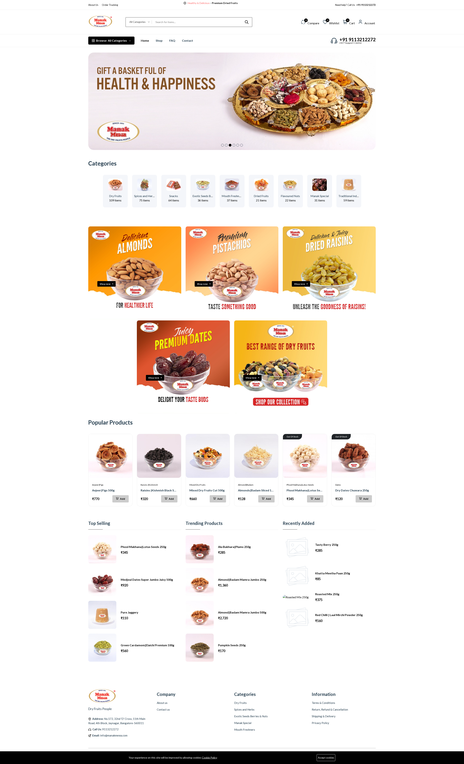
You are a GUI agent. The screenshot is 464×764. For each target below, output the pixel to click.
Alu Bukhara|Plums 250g (234, 546)
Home (145, 40)
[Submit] (246, 22)
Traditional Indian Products (355, 196)
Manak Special (319, 196)
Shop (159, 40)
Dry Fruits (115, 196)
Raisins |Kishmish (149, 484)
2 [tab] (226, 145)
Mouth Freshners (232, 196)
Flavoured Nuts (290, 196)
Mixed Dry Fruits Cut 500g (207, 490)
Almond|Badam (245, 484)
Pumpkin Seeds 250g (232, 645)
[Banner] (134, 318)
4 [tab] (234, 145)
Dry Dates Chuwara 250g (352, 490)
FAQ (172, 40)
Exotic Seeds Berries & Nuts (209, 196)
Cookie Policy (209, 757)
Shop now (229, 3)
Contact (187, 40)
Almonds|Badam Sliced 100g (257, 490)
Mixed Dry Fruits (197, 484)
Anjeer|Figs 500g (103, 490)
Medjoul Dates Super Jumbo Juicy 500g (147, 579)
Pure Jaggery (129, 612)
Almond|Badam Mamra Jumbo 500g (242, 612)
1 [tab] (222, 145)
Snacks (173, 196)
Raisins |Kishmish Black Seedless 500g (166, 490)
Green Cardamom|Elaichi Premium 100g (147, 645)
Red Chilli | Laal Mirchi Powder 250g (339, 615)
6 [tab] (241, 145)
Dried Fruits (261, 196)
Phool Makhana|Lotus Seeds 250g (309, 490)
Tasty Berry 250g (326, 544)
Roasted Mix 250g (327, 594)
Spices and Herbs (145, 196)
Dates (338, 484)
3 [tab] (230, 145)
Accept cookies (326, 757)
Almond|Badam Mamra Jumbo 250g (242, 579)
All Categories (111, 40)
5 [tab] (237, 145)
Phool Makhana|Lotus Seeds (300, 484)
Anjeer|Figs (97, 484)
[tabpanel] (232, 101)
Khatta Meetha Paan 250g (332, 573)
